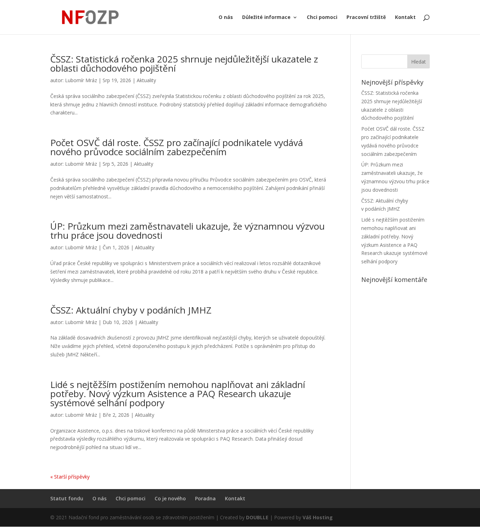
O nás (226, 17)
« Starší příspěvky (70, 476)
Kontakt (405, 17)
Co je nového (170, 498)
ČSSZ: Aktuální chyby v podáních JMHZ (131, 310)
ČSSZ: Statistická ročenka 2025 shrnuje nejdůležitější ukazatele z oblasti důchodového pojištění (184, 63)
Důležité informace (266, 17)
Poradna (205, 498)
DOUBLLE (258, 517)
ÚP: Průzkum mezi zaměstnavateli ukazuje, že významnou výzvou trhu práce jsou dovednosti (187, 231)
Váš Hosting (318, 517)
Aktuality (146, 80)
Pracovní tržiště (366, 17)
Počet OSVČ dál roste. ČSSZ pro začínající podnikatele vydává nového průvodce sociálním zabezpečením (176, 147)
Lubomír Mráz (81, 80)
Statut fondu (66, 498)
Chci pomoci (322, 17)
